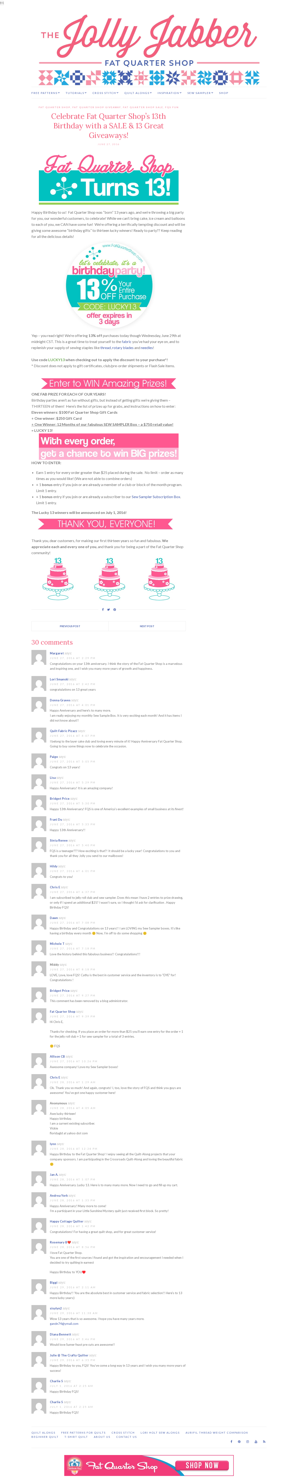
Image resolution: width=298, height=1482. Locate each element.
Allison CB (57, 1056)
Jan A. (54, 1174)
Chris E (55, 887)
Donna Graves (60, 700)
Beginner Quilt (45, 1436)
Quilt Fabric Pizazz (63, 731)
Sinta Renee (59, 840)
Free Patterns (44, 93)
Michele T (57, 944)
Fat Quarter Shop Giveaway (96, 107)
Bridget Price (60, 798)
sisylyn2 (56, 1308)
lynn (53, 1144)
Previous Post (70, 626)
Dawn (54, 918)
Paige (54, 757)
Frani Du (56, 819)
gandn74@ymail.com (64, 1323)
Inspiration (168, 93)
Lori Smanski (59, 679)
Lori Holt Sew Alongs (160, 1432)
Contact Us (126, 1436)
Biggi (54, 1282)
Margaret (57, 653)
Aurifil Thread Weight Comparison (217, 1432)
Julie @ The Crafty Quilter (69, 1355)
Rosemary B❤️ (60, 1242)
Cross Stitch (104, 93)
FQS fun (172, 107)
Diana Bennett (60, 1334)
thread (105, 347)
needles (147, 347)
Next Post (147, 626)
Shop (223, 93)
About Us (102, 1436)
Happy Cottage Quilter (67, 1221)
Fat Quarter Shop (55, 107)
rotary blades (123, 347)
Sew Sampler (199, 93)
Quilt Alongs (136, 93)
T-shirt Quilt (76, 1436)
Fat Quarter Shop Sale (143, 107)
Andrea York (59, 1195)
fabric (127, 341)
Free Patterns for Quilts (83, 1432)
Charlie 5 (56, 1381)
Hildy (54, 866)
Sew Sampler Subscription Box (156, 496)
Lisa (53, 777)
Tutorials (75, 93)
